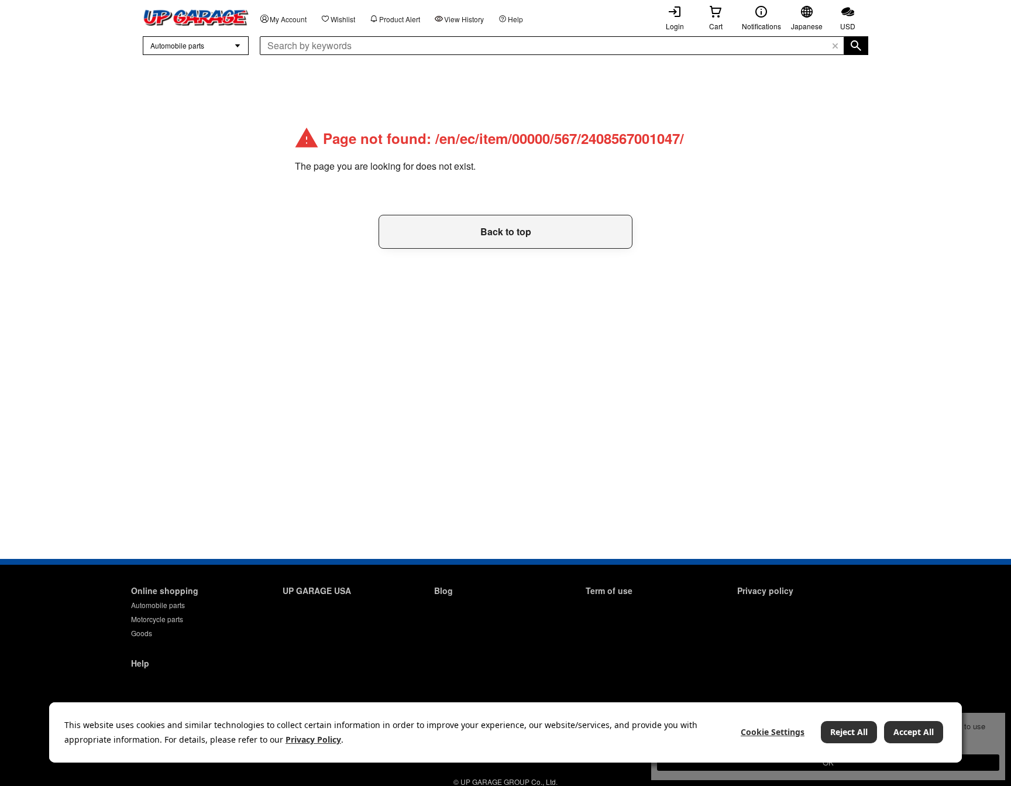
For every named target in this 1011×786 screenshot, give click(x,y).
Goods (141, 633)
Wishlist (343, 19)
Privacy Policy (313, 739)
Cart (716, 26)
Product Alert (399, 19)
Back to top (505, 231)
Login (675, 26)
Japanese (807, 26)
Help (515, 19)
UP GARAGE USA (317, 590)
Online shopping (164, 590)
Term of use (609, 590)
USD (847, 26)
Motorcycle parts (157, 619)
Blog (443, 590)
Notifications (761, 26)
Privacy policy (765, 590)
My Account (288, 19)
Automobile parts (158, 605)
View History (464, 19)
